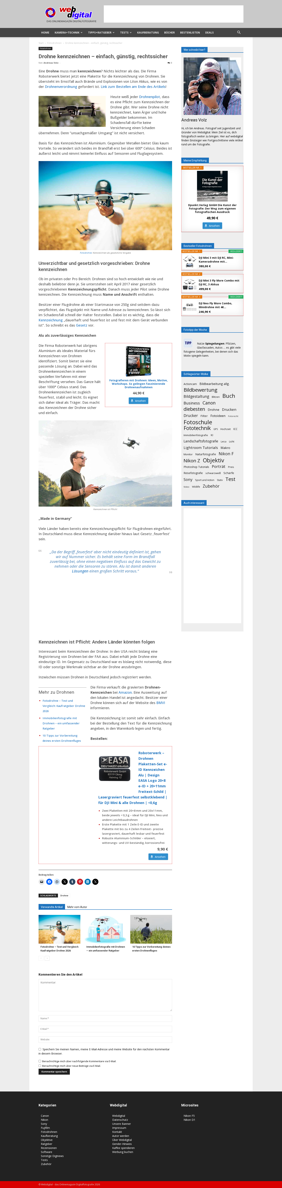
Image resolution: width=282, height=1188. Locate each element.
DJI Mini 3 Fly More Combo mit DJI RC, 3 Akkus (219, 282)
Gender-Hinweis (122, 1144)
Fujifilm (45, 1128)
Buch (228, 396)
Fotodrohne (86, 252)
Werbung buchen (122, 1152)
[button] (238, 33)
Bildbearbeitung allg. (214, 384)
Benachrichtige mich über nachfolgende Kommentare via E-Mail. (79, 1061)
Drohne (64, 895)
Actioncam (190, 384)
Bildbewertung (200, 390)
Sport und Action (204, 480)
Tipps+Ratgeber (99, 32)
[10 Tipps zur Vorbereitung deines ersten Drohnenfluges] (151, 929)
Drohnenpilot (149, 96)
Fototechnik (197, 428)
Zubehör (211, 486)
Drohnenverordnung (61, 86)
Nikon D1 (189, 1120)
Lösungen (80, 571)
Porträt (218, 466)
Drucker (191, 415)
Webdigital (118, 1116)
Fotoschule (198, 422)
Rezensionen (49, 1148)
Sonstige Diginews (52, 1156)
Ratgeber (46, 1144)
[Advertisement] (173, 14)
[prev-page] (41, 958)
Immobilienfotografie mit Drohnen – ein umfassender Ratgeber (61, 723)
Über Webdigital (122, 1140)
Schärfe (228, 473)
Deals (209, 32)
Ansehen (140, 401)
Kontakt (117, 1132)
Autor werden (120, 1136)
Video (186, 487)
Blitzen (216, 397)
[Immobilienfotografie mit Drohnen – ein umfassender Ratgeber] (105, 929)
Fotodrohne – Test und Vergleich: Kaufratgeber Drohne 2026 (64, 706)
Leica (223, 441)
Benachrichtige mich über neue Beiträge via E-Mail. (71, 1066)
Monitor (188, 454)
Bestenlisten (190, 32)
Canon (209, 403)
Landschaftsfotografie (201, 441)
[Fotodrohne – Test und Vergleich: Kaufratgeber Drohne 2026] (59, 929)
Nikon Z (192, 460)
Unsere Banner (121, 1124)
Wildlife (196, 486)
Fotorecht (233, 416)
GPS (216, 429)
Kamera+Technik (67, 32)
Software (46, 1152)
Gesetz (81, 325)
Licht (231, 441)
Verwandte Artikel (52, 907)
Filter (204, 416)
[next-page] (47, 958)
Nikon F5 (189, 1116)
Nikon (44, 1120)
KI (212, 435)
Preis (231, 467)
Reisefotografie (193, 473)
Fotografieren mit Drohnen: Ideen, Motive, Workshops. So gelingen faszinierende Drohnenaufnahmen (138, 384)
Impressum (119, 1128)
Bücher (169, 32)
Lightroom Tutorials (201, 447)
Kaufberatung (148, 32)
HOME (45, 32)
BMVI (160, 702)
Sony (188, 479)
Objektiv (213, 460)
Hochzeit (225, 429)
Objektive (47, 1140)
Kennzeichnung (51, 320)
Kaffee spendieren (123, 1148)
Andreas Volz (51, 62)
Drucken (229, 409)
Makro (225, 448)
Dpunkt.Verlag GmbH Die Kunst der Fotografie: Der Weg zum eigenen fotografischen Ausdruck (212, 208)
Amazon (125, 692)
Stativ (220, 480)
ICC (235, 429)
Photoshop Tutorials (196, 467)
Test (230, 479)
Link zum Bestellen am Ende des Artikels (133, 86)
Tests (124, 32)
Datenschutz (120, 1120)
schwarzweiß (213, 473)
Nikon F (226, 454)
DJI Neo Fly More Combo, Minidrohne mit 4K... (215, 305)
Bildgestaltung (196, 397)
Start (41, 43)
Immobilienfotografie (196, 435)
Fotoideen (217, 416)
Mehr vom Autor (77, 907)
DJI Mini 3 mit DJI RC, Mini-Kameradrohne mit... (216, 259)
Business (192, 403)
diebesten (194, 409)
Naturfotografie (205, 454)
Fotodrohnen (54, 43)
